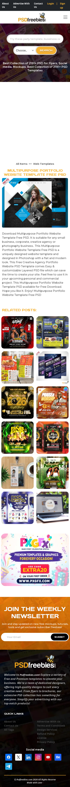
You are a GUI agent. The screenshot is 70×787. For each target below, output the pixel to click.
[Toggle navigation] (65, 17)
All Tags (9, 729)
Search (46, 50)
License (42, 737)
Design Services (47, 729)
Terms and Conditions (51, 725)
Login (50, 3)
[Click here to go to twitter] (18, 757)
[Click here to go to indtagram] (38, 757)
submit (59, 637)
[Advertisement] (35, 125)
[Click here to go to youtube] (48, 757)
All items (21, 163)
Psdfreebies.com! (30, 674)
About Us (5, 5)
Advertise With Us (21, 5)
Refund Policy (46, 733)
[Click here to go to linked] (28, 757)
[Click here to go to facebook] (8, 757)
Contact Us (38, 5)
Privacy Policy (46, 742)
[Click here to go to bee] (58, 757)
